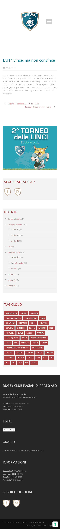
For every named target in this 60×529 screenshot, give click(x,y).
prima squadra (12, 338)
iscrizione (21, 328)
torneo (20, 358)
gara (42, 318)
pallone (30, 333)
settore (29, 353)
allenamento (11, 313)
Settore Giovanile (15, 224)
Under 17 (11, 280)
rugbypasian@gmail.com (19, 403)
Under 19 (11, 285)
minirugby (10, 333)
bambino (34, 313)
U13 (38, 358)
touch (30, 358)
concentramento (13, 318)
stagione (9, 358)
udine (34, 363)
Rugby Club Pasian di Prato (17, 348)
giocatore (10, 323)
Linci (51, 328)
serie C (19, 353)
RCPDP (8, 343)
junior (32, 328)
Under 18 (15, 241)
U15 (51, 358)
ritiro (35, 343)
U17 (13, 363)
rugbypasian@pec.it (15, 406)
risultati (25, 343)
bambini (24, 313)
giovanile (43, 323)
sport (39, 353)
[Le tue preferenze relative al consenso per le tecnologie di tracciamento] (55, 524)
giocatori (22, 323)
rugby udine (37, 348)
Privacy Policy (9, 430)
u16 (7, 363)
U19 (26, 363)
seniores (9, 353)
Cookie (47, 525)
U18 (20, 363)
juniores (42, 328)
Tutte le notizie (14, 252)
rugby (44, 343)
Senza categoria (14, 219)
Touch (10, 246)
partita (40, 333)
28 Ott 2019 (10, 68)
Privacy (39, 525)
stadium (49, 353)
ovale (20, 333)
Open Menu (49, 21)
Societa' (14, 268)
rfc (15, 343)
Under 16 (15, 235)
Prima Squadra (17, 263)
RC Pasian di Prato (38, 338)
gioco (33, 323)
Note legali (30, 525)
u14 (44, 358)
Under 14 (15, 229)
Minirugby (15, 257)
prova (24, 338)
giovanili (9, 328)
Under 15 (11, 274)
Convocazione (30, 318)
